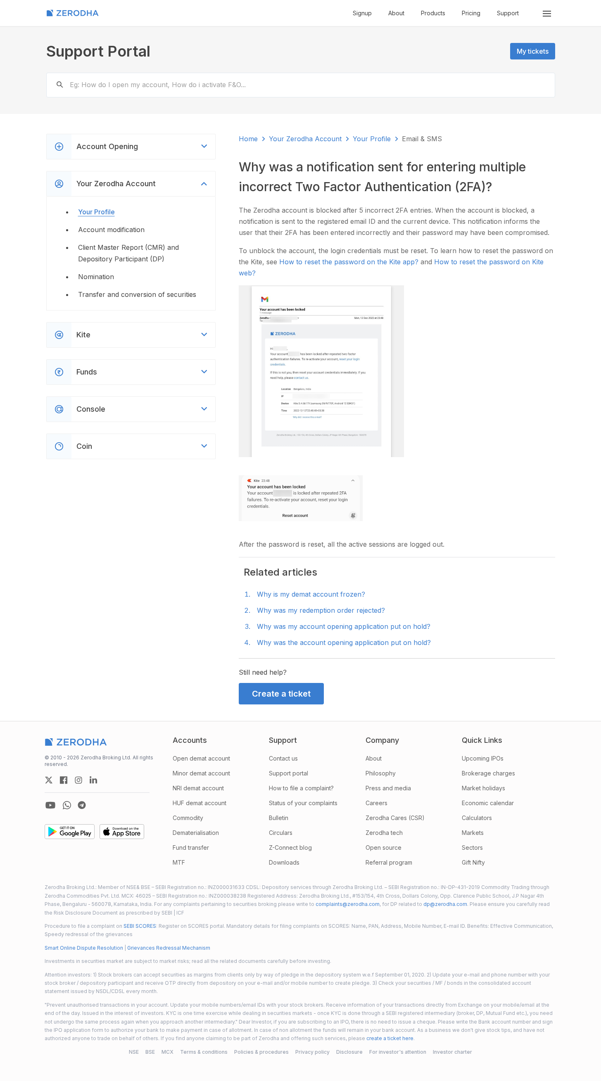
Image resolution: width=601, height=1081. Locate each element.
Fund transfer (191, 847)
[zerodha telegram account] (82, 805)
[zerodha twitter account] (49, 780)
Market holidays (483, 788)
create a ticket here (389, 1038)
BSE (150, 1052)
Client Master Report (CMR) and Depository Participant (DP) (128, 253)
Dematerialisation (196, 832)
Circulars (280, 832)
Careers (376, 802)
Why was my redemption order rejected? (321, 610)
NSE (134, 1052)
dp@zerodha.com (445, 904)
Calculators (477, 817)
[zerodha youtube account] (50, 805)
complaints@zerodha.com (348, 904)
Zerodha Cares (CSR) (395, 817)
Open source (383, 847)
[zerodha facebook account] (63, 780)
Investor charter (452, 1052)
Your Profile (96, 212)
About (396, 13)
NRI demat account (198, 788)
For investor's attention (397, 1052)
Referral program (389, 862)
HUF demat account (199, 802)
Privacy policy (312, 1052)
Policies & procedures (261, 1052)
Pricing (471, 13)
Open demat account (201, 758)
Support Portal (98, 51)
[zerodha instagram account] (78, 780)
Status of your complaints (303, 802)
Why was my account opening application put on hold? (343, 626)
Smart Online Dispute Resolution (84, 948)
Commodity (188, 817)
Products (433, 13)
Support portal (288, 773)
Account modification (111, 229)
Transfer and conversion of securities (137, 294)
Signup (362, 13)
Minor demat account (201, 773)
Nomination (96, 277)
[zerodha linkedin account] (93, 780)
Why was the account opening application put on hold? (344, 642)
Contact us (283, 758)
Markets (473, 832)
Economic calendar (488, 802)
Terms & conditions (204, 1052)
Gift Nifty (473, 862)
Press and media (388, 788)
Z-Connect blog (290, 847)
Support (508, 13)
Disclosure (349, 1052)
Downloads (284, 862)
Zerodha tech (384, 832)
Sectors (472, 847)
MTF (179, 862)
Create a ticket (281, 694)
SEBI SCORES (140, 926)
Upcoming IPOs (483, 758)
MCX (167, 1052)
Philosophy (381, 773)
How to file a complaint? (301, 788)
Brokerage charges (488, 773)
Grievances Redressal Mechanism (168, 948)
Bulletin (278, 817)
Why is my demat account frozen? (311, 594)
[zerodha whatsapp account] (67, 805)
